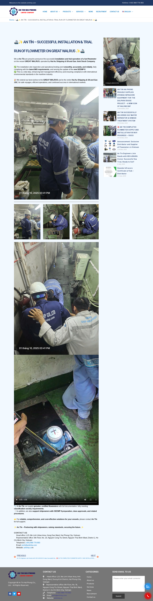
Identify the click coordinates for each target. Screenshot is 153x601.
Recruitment (101, 12)
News (91, 12)
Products (67, 12)
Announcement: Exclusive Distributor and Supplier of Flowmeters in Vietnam (128, 144)
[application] (59, 11)
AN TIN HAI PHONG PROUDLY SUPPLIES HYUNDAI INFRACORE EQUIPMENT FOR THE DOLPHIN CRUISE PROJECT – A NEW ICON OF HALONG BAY (127, 98)
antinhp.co (28, 548)
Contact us (114, 12)
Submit (118, 596)
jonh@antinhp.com (29, 545)
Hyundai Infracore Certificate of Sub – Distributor (125, 171)
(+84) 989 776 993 (33, 543)
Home (45, 12)
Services (79, 12)
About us (54, 12)
